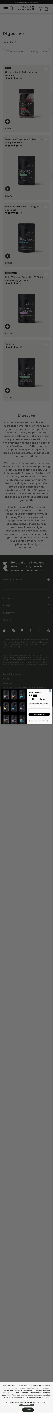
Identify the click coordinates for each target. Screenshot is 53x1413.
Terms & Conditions (26, 1405)
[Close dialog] (50, 690)
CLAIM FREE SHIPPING (39, 714)
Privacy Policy (24, 1386)
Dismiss (28, 1410)
